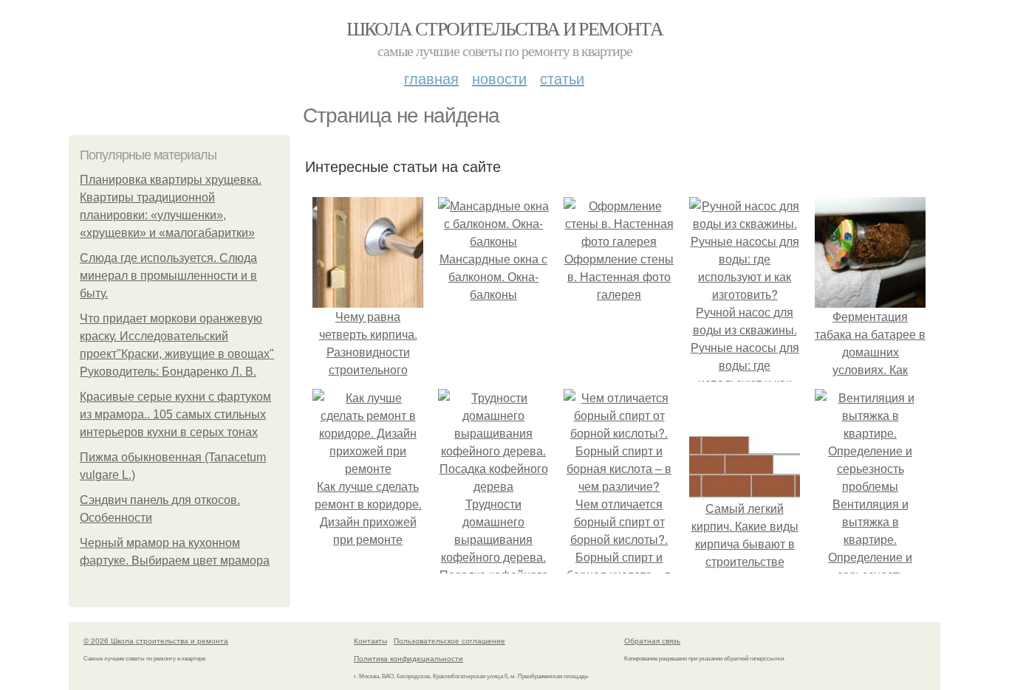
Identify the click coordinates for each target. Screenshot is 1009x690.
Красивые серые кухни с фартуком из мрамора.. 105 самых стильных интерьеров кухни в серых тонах (175, 414)
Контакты (370, 640)
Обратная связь (652, 640)
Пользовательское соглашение (449, 640)
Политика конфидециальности (408, 658)
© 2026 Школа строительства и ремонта (155, 640)
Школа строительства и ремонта (504, 28)
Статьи (562, 78)
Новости (499, 78)
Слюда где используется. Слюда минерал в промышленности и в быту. (168, 276)
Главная (431, 78)
